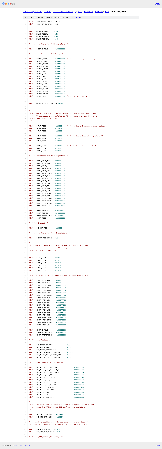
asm (107, 11)
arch (80, 11)
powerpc (88, 11)
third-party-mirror (32, 11)
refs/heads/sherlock (63, 11)
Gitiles (14, 445)
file (71, 17)
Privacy (20, 445)
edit (78, 17)
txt (152, 445)
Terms (27, 445)
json (158, 445)
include (99, 11)
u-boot (47, 11)
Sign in (157, 4)
